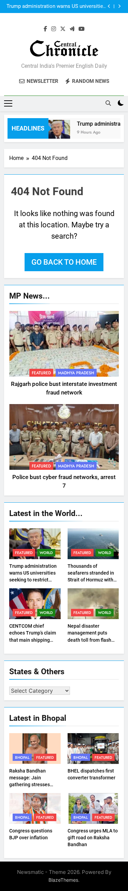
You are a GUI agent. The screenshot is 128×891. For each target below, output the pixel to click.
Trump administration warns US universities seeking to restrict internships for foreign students (56, 6)
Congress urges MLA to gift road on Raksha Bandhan (93, 837)
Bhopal (22, 757)
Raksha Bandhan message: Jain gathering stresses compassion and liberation (29, 784)
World (46, 552)
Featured (41, 373)
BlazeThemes (63, 880)
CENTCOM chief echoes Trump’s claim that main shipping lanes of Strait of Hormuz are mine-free (33, 639)
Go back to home (64, 262)
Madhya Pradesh (76, 373)
